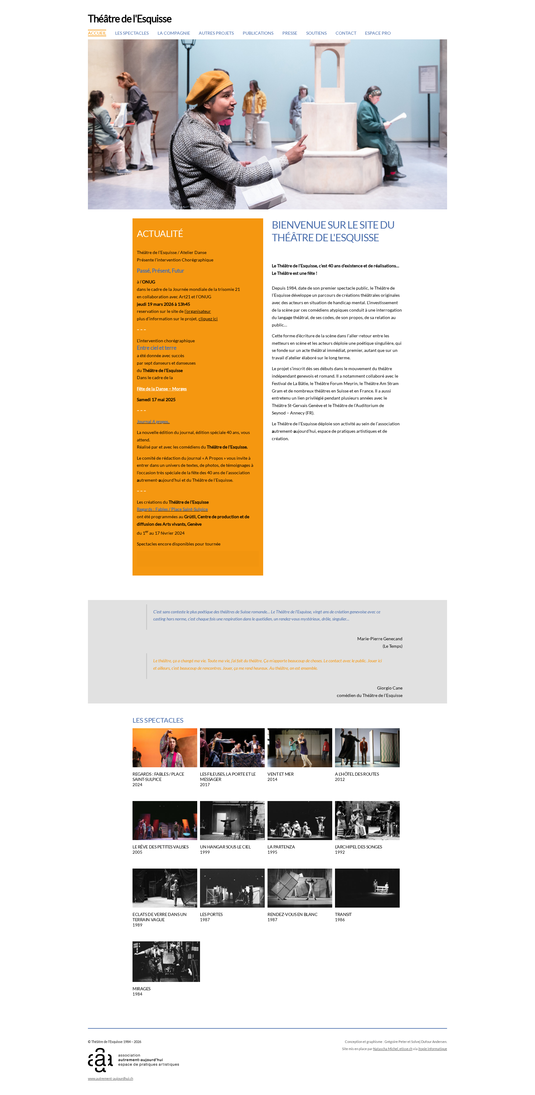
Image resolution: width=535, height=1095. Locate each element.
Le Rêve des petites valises (160, 846)
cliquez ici (208, 318)
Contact (346, 33)
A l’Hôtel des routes (357, 774)
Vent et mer (281, 774)
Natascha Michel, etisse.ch (392, 1049)
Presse (289, 33)
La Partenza (281, 846)
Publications (258, 33)
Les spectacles (132, 33)
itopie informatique (432, 1049)
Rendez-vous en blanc (292, 914)
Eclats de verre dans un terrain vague (159, 917)
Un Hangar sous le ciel (225, 846)
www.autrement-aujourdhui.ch (110, 1078)
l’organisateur (198, 311)
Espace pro (378, 33)
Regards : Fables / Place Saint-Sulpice (158, 776)
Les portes (211, 914)
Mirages (141, 988)
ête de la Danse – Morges (162, 388)
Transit (343, 914)
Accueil (97, 33)
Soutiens (316, 33)
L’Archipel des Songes (358, 846)
